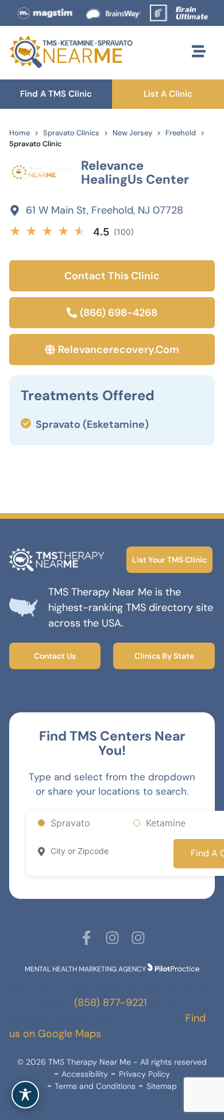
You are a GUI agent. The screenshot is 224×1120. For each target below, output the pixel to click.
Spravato (70, 822)
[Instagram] (112, 938)
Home (19, 133)
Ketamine (166, 822)
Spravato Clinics (71, 133)
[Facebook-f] (86, 938)
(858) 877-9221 (110, 1002)
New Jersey (132, 133)
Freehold (180, 133)
